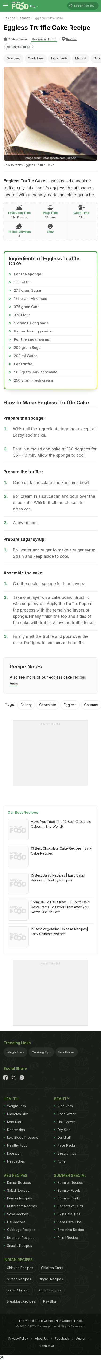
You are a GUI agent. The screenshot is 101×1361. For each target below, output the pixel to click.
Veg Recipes (15, 1175)
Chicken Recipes (20, 1268)
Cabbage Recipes (21, 1230)
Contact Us (47, 1345)
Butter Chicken (18, 1290)
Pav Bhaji (50, 1301)
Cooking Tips (41, 1052)
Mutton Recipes (19, 1279)
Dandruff (64, 1137)
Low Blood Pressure (22, 1137)
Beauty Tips (67, 1153)
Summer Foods (69, 1190)
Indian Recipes (18, 1259)
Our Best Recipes (23, 812)
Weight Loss (15, 1052)
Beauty (62, 1098)
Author (80, 1338)
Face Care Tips (70, 1222)
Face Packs (67, 1145)
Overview (13, 58)
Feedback (62, 1338)
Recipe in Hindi (44, 39)
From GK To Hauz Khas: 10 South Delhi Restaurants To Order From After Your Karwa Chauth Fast (60, 907)
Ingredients (59, 58)
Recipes (9, 18)
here (14, 684)
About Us (41, 1338)
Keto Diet (14, 1122)
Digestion (14, 1153)
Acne (62, 1161)
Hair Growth (67, 1122)
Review (71, 39)
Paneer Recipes (19, 1198)
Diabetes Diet (17, 1114)
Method (80, 58)
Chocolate (47, 705)
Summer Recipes (71, 1182)
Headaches (16, 1161)
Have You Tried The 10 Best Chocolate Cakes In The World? (61, 824)
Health (11, 1098)
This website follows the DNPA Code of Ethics (50, 1320)
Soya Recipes (18, 1214)
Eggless (70, 705)
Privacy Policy (18, 1338)
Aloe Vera (65, 1106)
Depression (16, 1130)
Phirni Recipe (68, 1238)
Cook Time (36, 58)
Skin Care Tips (69, 1214)
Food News (66, 1052)
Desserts (24, 18)
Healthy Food (17, 1145)
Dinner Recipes (19, 1182)
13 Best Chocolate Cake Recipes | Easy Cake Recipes (61, 850)
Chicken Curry (52, 1268)
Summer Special (70, 1175)
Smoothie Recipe (71, 1230)
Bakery (26, 705)
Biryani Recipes (51, 1279)
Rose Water (67, 1114)
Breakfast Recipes (21, 1301)
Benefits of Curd (70, 1206)
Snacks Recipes (19, 1246)
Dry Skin (64, 1130)
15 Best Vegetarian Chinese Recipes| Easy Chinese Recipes (59, 931)
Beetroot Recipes (20, 1238)
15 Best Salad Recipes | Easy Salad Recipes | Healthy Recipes (58, 877)
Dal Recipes (16, 1222)
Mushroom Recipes (22, 1206)
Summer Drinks (69, 1198)
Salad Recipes (18, 1190)
